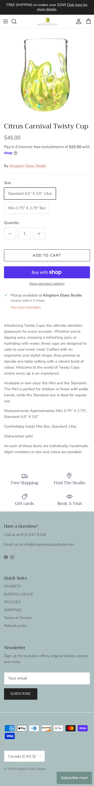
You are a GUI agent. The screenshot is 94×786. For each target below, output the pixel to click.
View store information (26, 307)
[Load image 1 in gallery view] (47, 74)
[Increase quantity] (39, 233)
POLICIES (12, 601)
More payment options (47, 284)
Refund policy (15, 625)
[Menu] (5, 21)
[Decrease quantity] (10, 233)
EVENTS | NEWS (18, 594)
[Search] (16, 21)
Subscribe (21, 693)
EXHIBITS (12, 586)
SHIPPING (13, 609)
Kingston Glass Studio (28, 165)
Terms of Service (18, 617)
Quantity (11, 222)
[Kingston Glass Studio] (47, 21)
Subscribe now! (74, 777)
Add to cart (47, 255)
